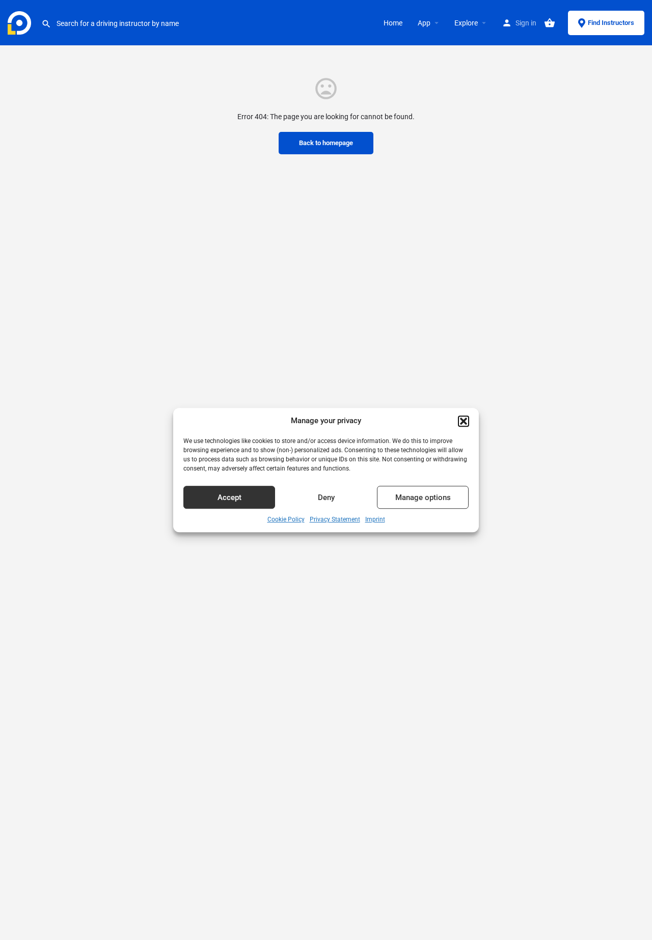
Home (393, 23)
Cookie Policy (286, 519)
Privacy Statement (335, 519)
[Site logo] (21, 22)
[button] (463, 421)
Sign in (525, 23)
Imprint (375, 519)
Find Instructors (611, 22)
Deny (326, 497)
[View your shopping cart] (549, 23)
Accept (229, 497)
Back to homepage (326, 143)
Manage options (423, 497)
